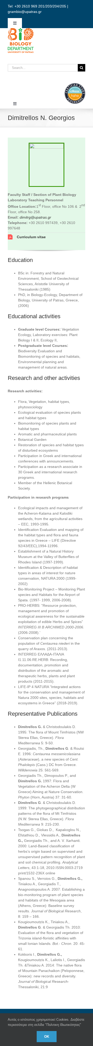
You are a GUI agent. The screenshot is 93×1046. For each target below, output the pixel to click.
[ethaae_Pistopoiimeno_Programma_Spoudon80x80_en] (75, 85)
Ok (46, 1037)
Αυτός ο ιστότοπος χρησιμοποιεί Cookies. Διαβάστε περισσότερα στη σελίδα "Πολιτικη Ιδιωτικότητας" (46, 1022)
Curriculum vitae (31, 237)
